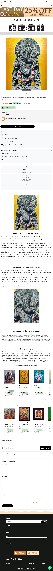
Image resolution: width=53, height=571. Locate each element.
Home (2, 33)
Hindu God (13, 33)
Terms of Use (28, 502)
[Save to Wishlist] (3, 99)
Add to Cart (17, 126)
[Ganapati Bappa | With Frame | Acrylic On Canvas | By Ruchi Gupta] (24, 383)
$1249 (6, 114)
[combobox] (26, 5)
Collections (9, 33)
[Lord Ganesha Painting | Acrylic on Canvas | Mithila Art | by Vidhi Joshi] (38, 420)
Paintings (5, 33)
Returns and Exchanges (12, 156)
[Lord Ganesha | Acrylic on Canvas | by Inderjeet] (9, 420)
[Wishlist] (47, 1)
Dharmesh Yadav (13, 138)
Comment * (5, 464)
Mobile (4, 494)
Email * (4, 485)
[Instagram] (17, 559)
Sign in (43, 1)
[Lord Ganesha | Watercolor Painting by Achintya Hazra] (9, 383)
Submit (7, 505)
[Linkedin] (19, 559)
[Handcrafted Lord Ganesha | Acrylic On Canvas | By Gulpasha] (38, 383)
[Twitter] (13, 559)
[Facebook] (11, 559)
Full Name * (5, 476)
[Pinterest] (15, 559)
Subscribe (44, 521)
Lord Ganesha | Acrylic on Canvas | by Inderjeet (9, 424)
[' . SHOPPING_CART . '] (49, 1)
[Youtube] (21, 559)
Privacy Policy (35, 502)
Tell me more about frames (10, 120)
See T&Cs (29, 172)
